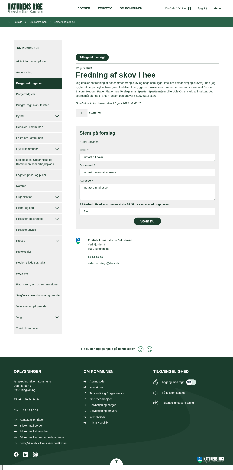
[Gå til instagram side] (35, 454)
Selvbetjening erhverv (103, 410)
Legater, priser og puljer (31, 175)
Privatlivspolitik (99, 422)
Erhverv (105, 8)
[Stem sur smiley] (147, 349)
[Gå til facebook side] (16, 454)
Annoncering (24, 72)
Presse (20, 240)
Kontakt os (96, 387)
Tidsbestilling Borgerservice (107, 393)
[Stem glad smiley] (139, 349)
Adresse (86, 180)
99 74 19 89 (95, 257)
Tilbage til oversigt (92, 57)
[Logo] (25, 8)
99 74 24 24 (32, 399)
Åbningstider (97, 381)
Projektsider (23, 251)
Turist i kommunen (27, 328)
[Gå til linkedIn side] (25, 454)
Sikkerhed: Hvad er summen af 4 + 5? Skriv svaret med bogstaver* (124, 204)
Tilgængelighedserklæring (177, 402)
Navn (84, 150)
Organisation (24, 197)
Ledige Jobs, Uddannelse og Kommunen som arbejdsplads (35, 162)
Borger (84, 8)
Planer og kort (25, 207)
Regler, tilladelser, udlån (31, 262)
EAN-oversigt (98, 416)
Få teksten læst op (173, 392)
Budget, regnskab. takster (32, 105)
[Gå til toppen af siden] (116, 461)
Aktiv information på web (31, 61)
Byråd (20, 116)
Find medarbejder (101, 399)
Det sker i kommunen (29, 127)
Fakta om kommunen (29, 138)
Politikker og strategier (30, 218)
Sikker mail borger (31, 425)
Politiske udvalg (26, 229)
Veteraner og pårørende (31, 306)
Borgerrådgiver (25, 94)
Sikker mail (27, 437)
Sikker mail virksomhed (34, 431)
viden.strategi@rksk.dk (103, 263)
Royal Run (22, 273)
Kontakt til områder (32, 419)
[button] (1, 467)
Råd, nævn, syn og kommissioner (37, 284)
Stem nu (147, 221)
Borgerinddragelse (29, 83)
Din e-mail (87, 165)
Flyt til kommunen (27, 148)
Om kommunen (131, 8)
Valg (19, 317)
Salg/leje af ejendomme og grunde (38, 295)
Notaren (21, 186)
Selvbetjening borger (103, 405)
